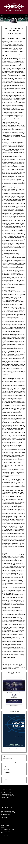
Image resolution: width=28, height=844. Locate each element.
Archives (5, 756)
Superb (23, 842)
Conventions (7, 772)
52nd (5, 766)
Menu (25, 15)
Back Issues (6, 769)
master (19, 33)
